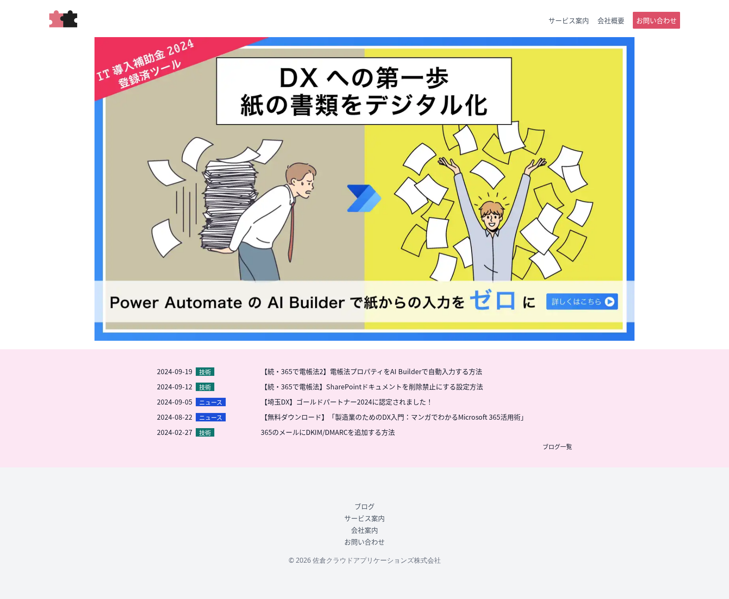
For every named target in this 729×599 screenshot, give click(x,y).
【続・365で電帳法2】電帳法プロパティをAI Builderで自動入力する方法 (371, 371)
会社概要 (610, 20)
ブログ (364, 506)
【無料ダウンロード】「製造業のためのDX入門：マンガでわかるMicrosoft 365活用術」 (394, 417)
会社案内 (364, 530)
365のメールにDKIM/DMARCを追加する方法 (328, 432)
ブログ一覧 (557, 446)
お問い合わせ (656, 20)
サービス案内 (568, 20)
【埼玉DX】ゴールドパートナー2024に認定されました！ (347, 402)
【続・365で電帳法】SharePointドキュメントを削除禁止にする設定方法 (372, 386)
